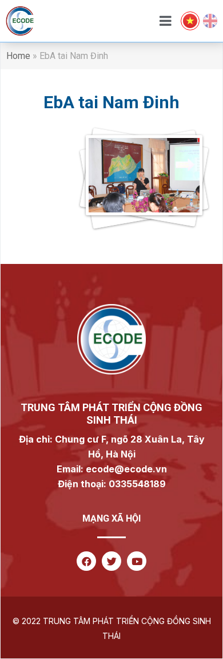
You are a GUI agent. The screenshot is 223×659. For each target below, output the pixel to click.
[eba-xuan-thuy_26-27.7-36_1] (111, 183)
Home (18, 55)
